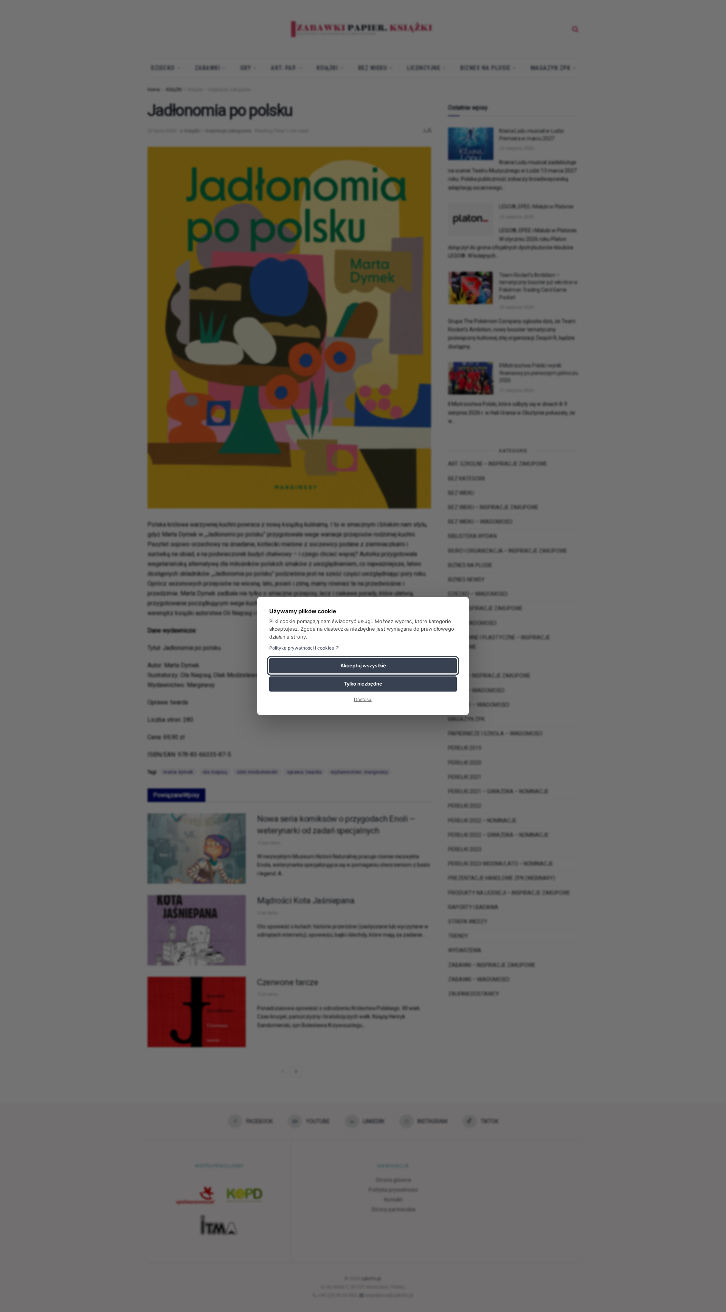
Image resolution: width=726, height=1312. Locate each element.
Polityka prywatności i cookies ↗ (304, 648)
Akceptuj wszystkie (363, 665)
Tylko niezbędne (363, 684)
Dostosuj (363, 699)
